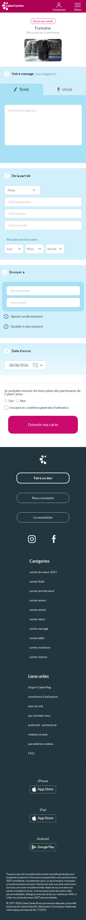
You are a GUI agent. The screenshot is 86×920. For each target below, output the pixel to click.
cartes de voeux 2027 (43, 572)
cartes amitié (37, 609)
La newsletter (43, 517)
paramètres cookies (40, 744)
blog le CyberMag (39, 687)
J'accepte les (39, 407)
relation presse (37, 734)
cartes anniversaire (41, 591)
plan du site (35, 706)
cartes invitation (40, 647)
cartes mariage (38, 628)
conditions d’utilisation (43, 696)
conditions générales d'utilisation (47, 407)
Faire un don (43, 478)
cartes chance (38, 657)
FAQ (31, 753)
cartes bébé (36, 638)
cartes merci (37, 619)
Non (23, 401)
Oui (11, 401)
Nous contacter (43, 498)
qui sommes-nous (39, 715)
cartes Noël (36, 581)
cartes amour (37, 600)
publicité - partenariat (42, 725)
